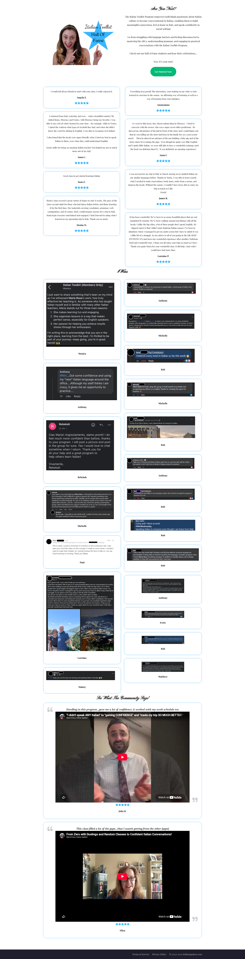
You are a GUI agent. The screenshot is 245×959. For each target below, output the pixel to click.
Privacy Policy (159, 954)
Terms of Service (140, 954)
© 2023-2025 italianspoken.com (185, 954)
